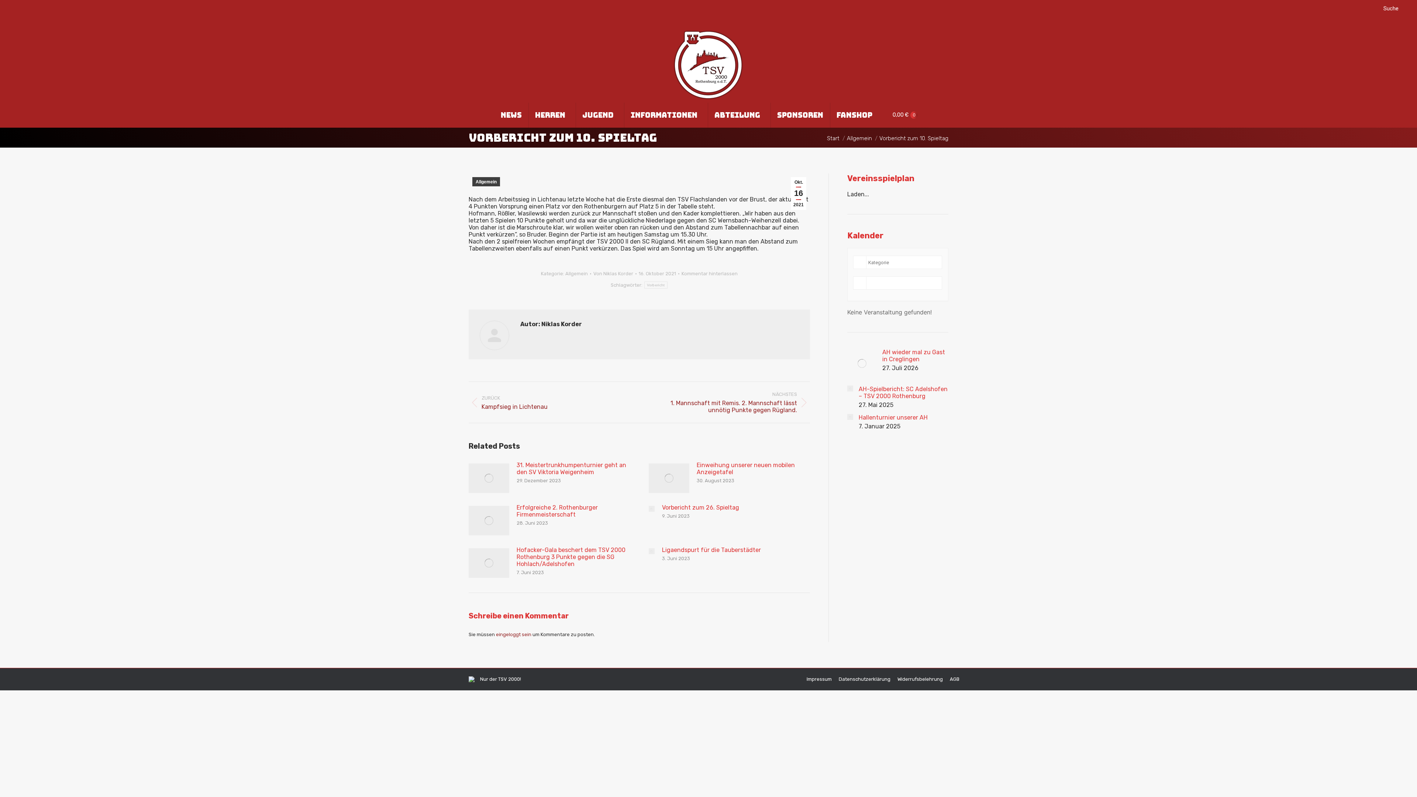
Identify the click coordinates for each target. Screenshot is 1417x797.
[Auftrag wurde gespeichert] (489, 478)
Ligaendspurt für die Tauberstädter (711, 549)
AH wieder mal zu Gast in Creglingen (913, 356)
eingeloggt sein (513, 634)
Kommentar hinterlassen (710, 273)
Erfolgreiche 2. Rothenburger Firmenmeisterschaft (557, 511)
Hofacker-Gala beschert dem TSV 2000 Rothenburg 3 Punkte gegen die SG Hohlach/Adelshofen (571, 556)
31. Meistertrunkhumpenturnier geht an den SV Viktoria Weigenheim (571, 469)
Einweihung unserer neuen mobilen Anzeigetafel (746, 469)
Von (613, 273)
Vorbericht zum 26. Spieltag (700, 507)
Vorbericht (656, 285)
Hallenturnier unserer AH (893, 417)
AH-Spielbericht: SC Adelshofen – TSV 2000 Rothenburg (903, 393)
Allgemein (486, 181)
